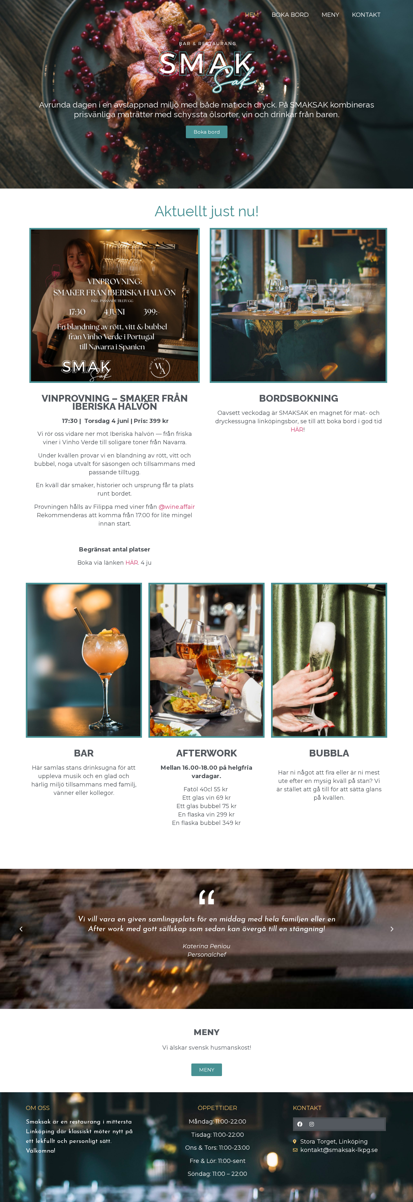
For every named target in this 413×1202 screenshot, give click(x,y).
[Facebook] (300, 1124)
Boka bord (290, 14)
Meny (330, 14)
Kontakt (366, 14)
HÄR (132, 562)
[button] (21, 929)
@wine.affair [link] (177, 506)
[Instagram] (312, 1124)
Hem (252, 14)
